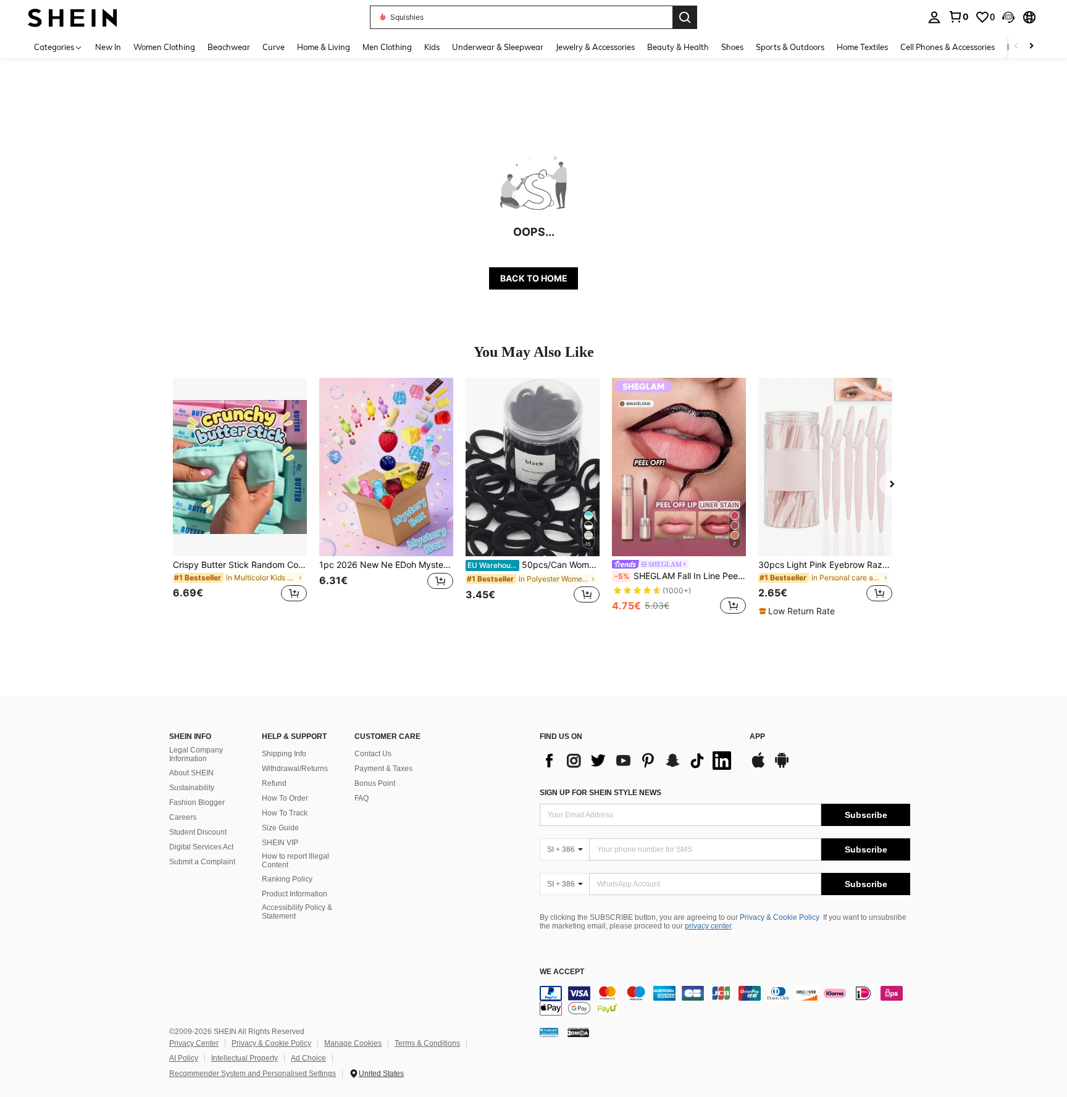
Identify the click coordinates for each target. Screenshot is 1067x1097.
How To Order (285, 798)
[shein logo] (72, 17)
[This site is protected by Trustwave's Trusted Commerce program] (549, 1031)
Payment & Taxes (383, 768)
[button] (1008, 17)
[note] (798, 611)
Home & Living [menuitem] (323, 47)
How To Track (285, 813)
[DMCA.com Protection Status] (578, 1031)
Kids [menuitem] (432, 47)
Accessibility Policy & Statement (297, 911)
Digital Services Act (201, 847)
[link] (958, 16)
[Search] (684, 17)
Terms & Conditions (427, 1043)
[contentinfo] (725, 1001)
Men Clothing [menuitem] (387, 47)
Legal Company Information (196, 754)
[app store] (758, 766)
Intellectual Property (244, 1058)
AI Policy (183, 1058)
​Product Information (294, 894)
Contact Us (372, 753)
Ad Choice (308, 1058)
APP (757, 737)
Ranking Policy (287, 879)
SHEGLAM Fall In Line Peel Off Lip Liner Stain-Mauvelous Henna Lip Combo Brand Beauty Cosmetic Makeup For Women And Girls (680, 576)
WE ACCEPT (562, 972)
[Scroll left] (1016, 47)
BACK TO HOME (533, 278)
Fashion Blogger (197, 802)
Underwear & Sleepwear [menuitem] (497, 47)
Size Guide (280, 828)
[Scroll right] (1031, 47)
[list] (638, 760)
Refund (274, 783)
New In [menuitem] (108, 47)
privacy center (708, 926)
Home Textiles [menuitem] (862, 47)
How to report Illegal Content (295, 860)
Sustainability (191, 787)
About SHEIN (191, 773)
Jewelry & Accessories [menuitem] (595, 47)
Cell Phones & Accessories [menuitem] (947, 47)
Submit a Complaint (202, 861)
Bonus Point (374, 783)
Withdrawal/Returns (295, 768)
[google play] (781, 766)
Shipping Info (284, 753)
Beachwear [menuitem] (228, 47)
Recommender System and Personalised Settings (252, 1073)
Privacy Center (194, 1043)
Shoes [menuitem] (732, 47)
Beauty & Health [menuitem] (678, 47)
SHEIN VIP (280, 842)
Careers (182, 817)
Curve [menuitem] (273, 47)
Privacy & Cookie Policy (779, 917)
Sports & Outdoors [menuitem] (790, 47)
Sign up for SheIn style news (600, 792)
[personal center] (934, 17)
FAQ (361, 798)
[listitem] (240, 497)
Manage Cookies (353, 1043)
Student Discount (198, 832)
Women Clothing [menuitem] (164, 47)
